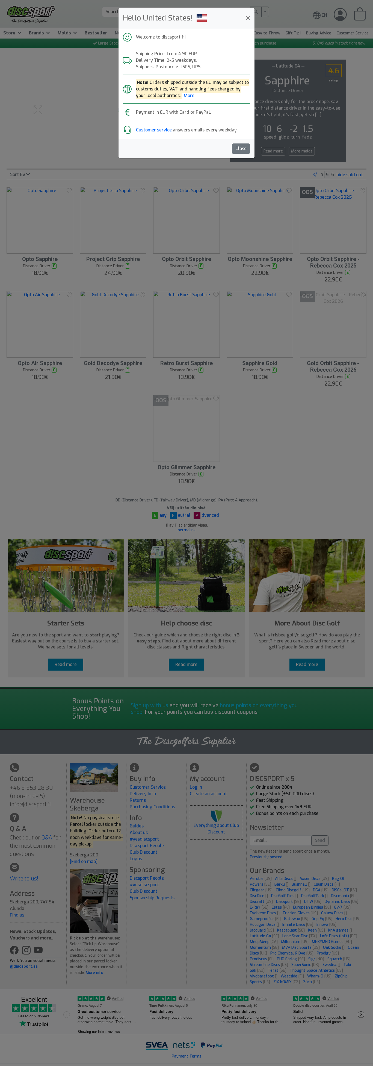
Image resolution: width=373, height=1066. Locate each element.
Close (241, 148)
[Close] (248, 18)
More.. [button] (190, 95)
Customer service (154, 130)
